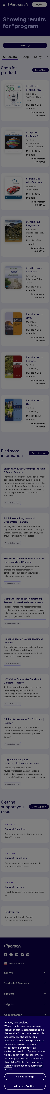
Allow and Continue (25, 1086)
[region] (25, 1055)
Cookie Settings (25, 1076)
